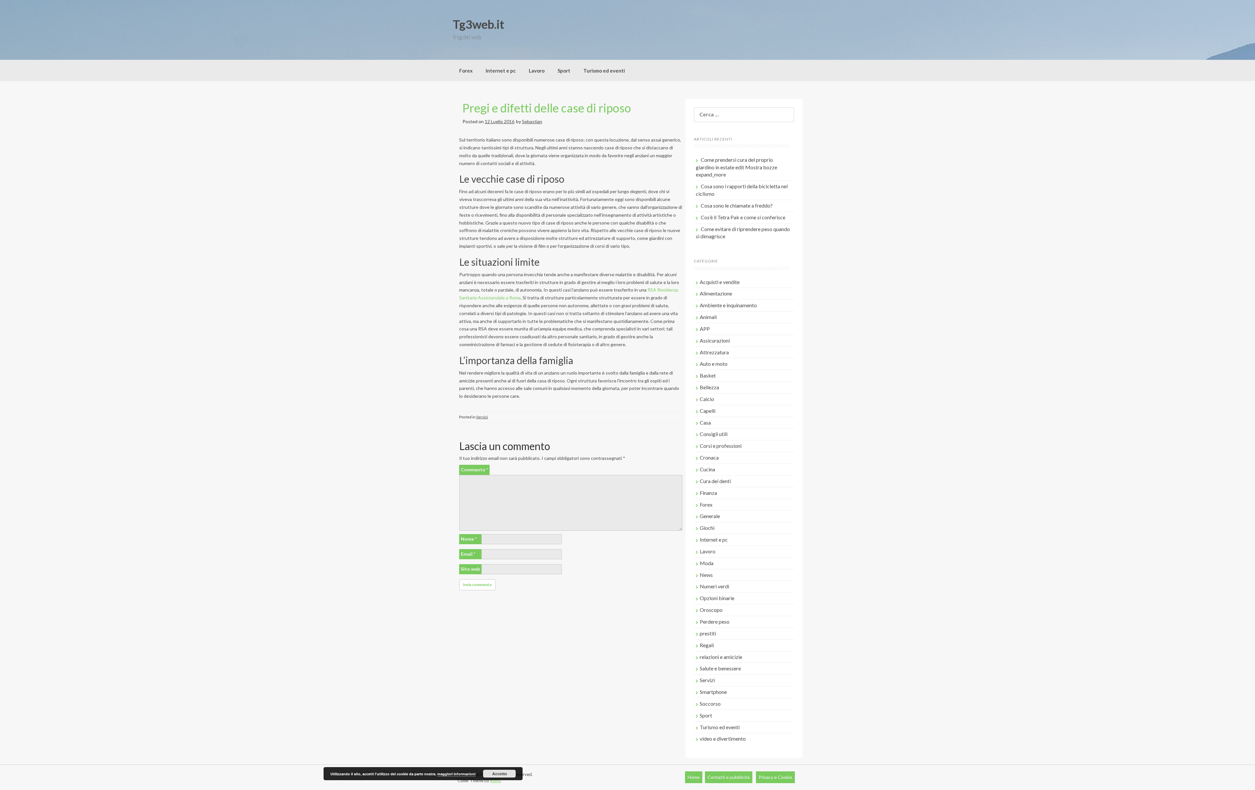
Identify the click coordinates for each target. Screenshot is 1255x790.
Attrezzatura (714, 352)
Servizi (482, 416)
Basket (708, 375)
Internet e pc (501, 71)
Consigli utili (714, 434)
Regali (707, 645)
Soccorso (710, 703)
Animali (708, 317)
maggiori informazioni (456, 773)
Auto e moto (714, 364)
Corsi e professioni (721, 446)
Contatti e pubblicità (729, 777)
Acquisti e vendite (720, 282)
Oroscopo (711, 610)
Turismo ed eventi (604, 71)
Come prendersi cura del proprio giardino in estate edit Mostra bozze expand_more (736, 167)
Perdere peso (714, 621)
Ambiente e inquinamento (728, 305)
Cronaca (709, 457)
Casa (705, 422)
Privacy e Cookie (775, 777)
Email (468, 554)
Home (694, 777)
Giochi (707, 528)
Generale (710, 516)
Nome (469, 539)
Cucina (707, 469)
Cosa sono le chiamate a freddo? (737, 205)
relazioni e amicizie (721, 657)
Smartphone (713, 692)
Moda (706, 563)
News (706, 575)
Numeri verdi (714, 586)
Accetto (499, 774)
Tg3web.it (478, 24)
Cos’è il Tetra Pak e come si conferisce (743, 217)
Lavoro (536, 71)
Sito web (470, 569)
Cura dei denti (715, 481)
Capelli (707, 411)
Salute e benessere (720, 668)
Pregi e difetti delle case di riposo (546, 108)
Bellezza (709, 387)
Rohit (495, 780)
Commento (474, 469)
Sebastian (532, 121)
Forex (466, 71)
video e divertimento (723, 738)
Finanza (708, 493)
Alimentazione (716, 293)
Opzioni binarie (717, 598)
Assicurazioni (715, 340)
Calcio (707, 399)
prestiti (708, 633)
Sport (564, 71)
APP (705, 329)
